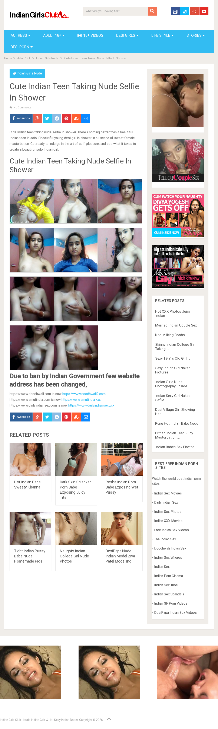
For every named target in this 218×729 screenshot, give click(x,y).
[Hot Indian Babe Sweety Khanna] (30, 459)
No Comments (22, 107)
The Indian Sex (165, 539)
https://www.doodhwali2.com (84, 394)
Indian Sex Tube (166, 585)
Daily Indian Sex (166, 502)
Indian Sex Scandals (169, 594)
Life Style (160, 35)
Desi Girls (125, 35)
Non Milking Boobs (170, 335)
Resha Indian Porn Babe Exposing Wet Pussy (122, 487)
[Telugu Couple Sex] (178, 181)
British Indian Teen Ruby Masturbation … (174, 435)
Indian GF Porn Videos (170, 603)
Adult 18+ (52, 35)
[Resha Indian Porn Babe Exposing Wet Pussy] (122, 459)
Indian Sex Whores (168, 557)
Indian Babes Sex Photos (175, 447)
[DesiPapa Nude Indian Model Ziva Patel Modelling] (122, 528)
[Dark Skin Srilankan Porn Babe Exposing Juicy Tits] (76, 459)
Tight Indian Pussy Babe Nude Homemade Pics (29, 556)
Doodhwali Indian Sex (170, 548)
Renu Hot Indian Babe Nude (176, 423)
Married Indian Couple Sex (176, 325)
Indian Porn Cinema (168, 576)
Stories (194, 35)
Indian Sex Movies (168, 493)
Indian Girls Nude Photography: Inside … (172, 384)
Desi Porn (20, 47)
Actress (19, 35)
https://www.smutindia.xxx (81, 400)
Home (8, 58)
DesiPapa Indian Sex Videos (175, 613)
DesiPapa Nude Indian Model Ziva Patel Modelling (120, 556)
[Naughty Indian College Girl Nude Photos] (76, 528)
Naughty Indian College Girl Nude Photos (74, 556)
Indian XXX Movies (168, 521)
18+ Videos (92, 35)
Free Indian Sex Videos (171, 530)
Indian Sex (162, 567)
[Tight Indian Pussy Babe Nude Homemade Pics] (30, 528)
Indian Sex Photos (167, 512)
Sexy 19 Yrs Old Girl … (172, 358)
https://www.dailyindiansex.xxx (91, 405)
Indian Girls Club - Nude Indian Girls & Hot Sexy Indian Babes (39, 720)
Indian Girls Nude (47, 58)
